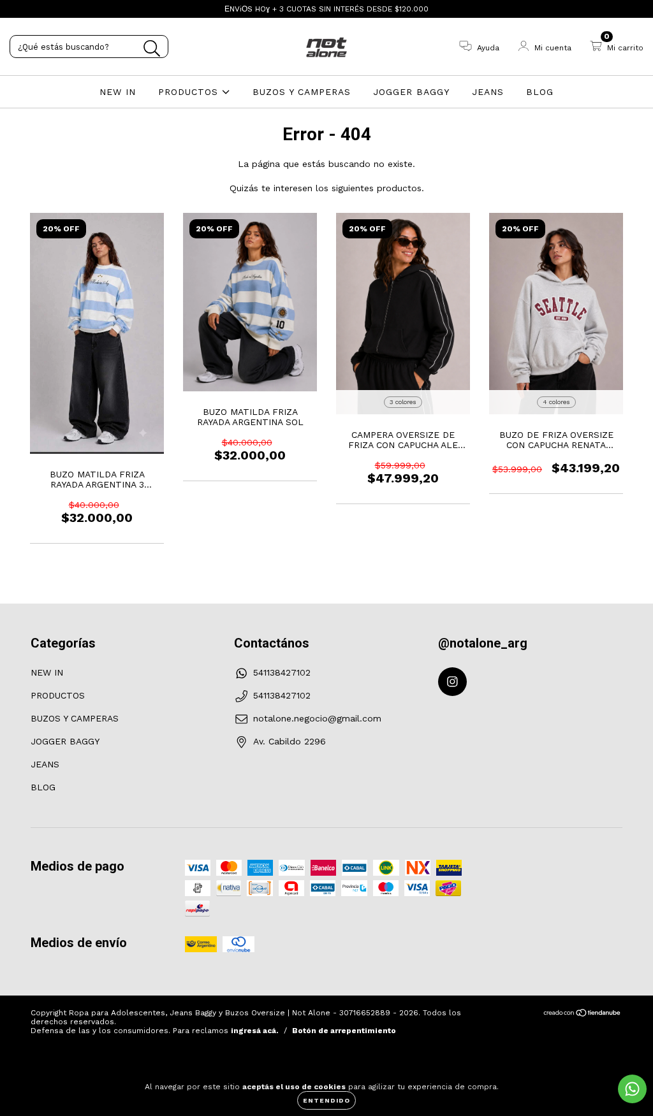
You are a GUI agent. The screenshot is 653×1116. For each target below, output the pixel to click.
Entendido (326, 1100)
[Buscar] (152, 49)
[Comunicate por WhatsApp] (632, 1089)
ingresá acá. (255, 1030)
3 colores (403, 401)
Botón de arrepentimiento (344, 1030)
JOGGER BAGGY (411, 92)
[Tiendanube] (582, 1014)
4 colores (556, 401)
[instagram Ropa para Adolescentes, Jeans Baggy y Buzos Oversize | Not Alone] (18, 9)
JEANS (488, 92)
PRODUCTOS (190, 92)
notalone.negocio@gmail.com (317, 718)
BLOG (540, 92)
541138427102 (282, 672)
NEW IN (117, 92)
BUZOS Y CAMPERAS (302, 92)
